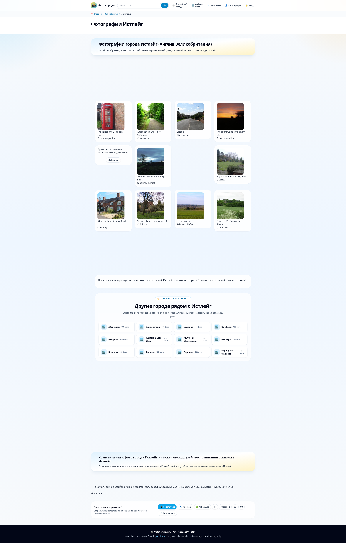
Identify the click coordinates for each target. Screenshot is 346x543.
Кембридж (162, 486)
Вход (249, 5)
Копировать (167, 513)
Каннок (130, 486)
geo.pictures (160, 536)
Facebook (225, 507)
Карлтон (139, 486)
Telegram (185, 507)
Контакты (214, 5)
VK (215, 507)
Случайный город (179, 5)
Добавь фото (197, 5)
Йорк (122, 486)
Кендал (173, 486)
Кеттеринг (209, 486)
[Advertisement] (172, 79)
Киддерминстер (224, 486)
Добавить (113, 160)
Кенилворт (183, 486)
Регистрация (233, 5)
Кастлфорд (150, 486)
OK (241, 507)
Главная (98, 14)
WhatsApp (202, 507)
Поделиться (167, 507)
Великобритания (112, 14)
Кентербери (196, 486)
